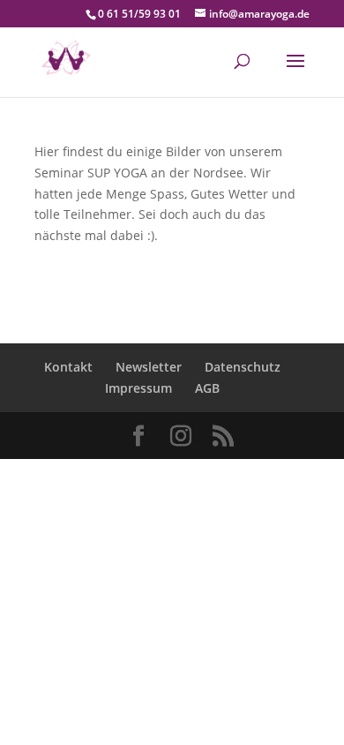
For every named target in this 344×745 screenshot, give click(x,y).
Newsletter (149, 366)
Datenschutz (242, 366)
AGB (207, 388)
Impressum (138, 388)
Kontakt (68, 366)
